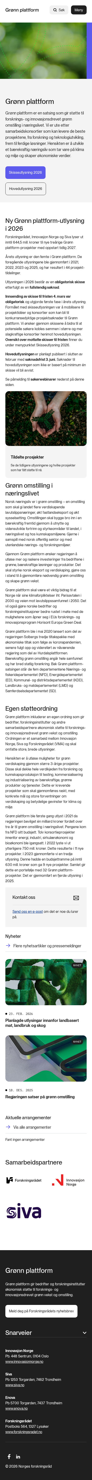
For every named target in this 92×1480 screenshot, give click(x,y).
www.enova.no (16, 1408)
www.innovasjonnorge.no (24, 1361)
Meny (79, 10)
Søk (62, 10)
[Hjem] (22, 10)
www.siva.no (14, 1385)
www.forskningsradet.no (23, 1432)
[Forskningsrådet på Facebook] (9, 1456)
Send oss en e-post (28, 911)
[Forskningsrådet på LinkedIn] (18, 1456)
